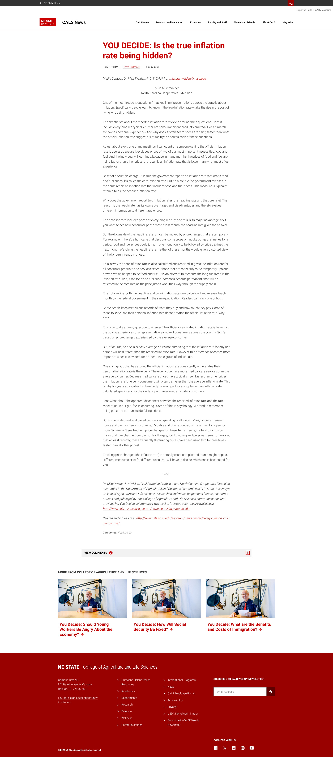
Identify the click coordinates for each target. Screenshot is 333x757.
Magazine (288, 22)
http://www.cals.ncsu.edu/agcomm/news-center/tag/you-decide (146, 508)
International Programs (182, 680)
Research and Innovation (169, 22)
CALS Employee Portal (181, 693)
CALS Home (142, 22)
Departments (129, 697)
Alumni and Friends (244, 22)
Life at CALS (269, 22)
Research (127, 704)
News (171, 686)
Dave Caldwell (131, 67)
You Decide (124, 532)
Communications (131, 724)
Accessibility (175, 700)
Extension (195, 22)
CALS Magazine (323, 10)
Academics (128, 691)
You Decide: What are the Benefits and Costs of (239, 627)
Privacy (172, 706)
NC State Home (52, 3)
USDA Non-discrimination (183, 713)
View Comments (107, 552)
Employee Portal (304, 10)
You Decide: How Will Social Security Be (160, 627)
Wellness (126, 718)
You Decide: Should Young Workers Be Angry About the (85, 629)
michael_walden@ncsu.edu (187, 78)
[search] (291, 3)
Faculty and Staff (217, 22)
